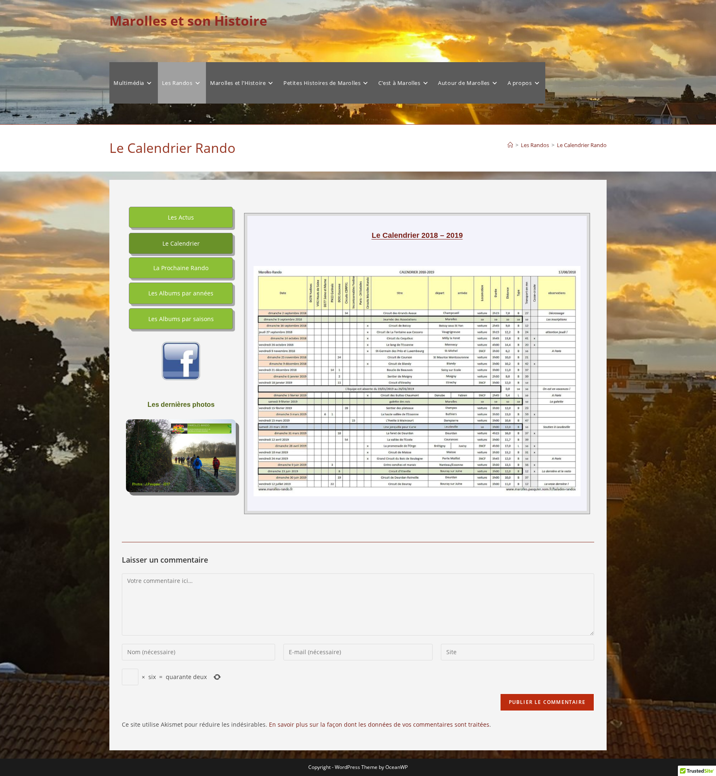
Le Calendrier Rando (582, 145)
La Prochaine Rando (180, 268)
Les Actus (181, 217)
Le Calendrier (181, 243)
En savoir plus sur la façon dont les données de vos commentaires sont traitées (379, 724)
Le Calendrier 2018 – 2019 (417, 235)
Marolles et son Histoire (188, 20)
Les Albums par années (180, 293)
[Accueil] (510, 145)
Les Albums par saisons (181, 319)
